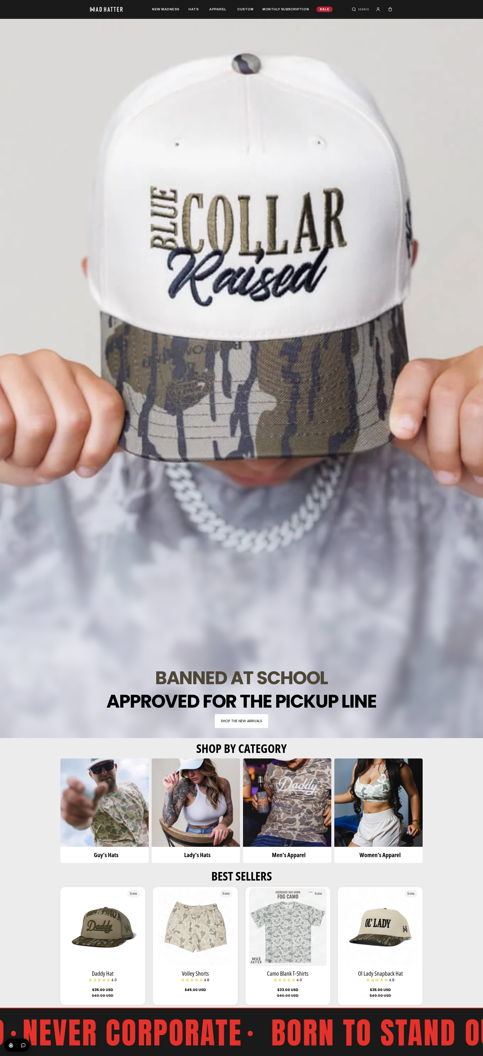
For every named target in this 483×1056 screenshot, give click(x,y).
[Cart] (390, 9)
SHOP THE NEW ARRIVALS (241, 720)
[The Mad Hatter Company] (114, 9)
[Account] (378, 9)
